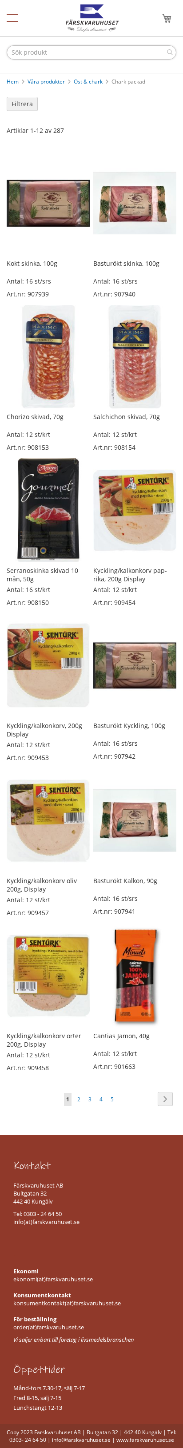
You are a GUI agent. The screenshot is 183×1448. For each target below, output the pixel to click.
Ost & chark (89, 81)
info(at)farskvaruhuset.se (46, 1222)
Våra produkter (47, 81)
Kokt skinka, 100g (32, 263)
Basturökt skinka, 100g (126, 263)
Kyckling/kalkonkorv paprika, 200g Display (130, 574)
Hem (13, 81)
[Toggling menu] (12, 18)
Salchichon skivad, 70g (126, 416)
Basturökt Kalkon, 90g (125, 880)
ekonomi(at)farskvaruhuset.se (53, 1279)
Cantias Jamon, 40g (121, 1036)
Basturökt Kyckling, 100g (129, 725)
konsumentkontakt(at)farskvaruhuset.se (67, 1303)
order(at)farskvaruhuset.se (48, 1327)
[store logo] (92, 18)
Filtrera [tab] (22, 104)
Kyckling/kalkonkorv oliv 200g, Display (42, 884)
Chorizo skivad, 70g (35, 416)
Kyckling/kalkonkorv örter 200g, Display (44, 1040)
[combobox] (91, 52)
